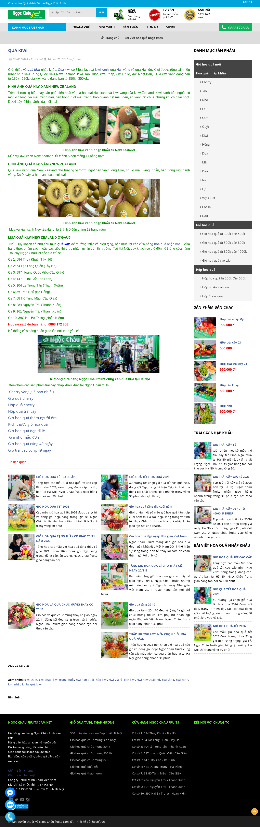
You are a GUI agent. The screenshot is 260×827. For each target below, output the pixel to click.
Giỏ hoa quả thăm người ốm (32, 417)
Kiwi (205, 135)
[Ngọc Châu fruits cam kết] (26, 14)
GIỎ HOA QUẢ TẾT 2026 (52, 506)
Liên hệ (247, 2)
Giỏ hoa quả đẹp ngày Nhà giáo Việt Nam (158, 536)
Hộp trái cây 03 (230, 342)
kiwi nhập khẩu (18, 684)
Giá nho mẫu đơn (24, 437)
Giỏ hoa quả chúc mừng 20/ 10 (91, 753)
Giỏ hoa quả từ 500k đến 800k (223, 243)
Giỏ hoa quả (205, 225)
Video (170, 27)
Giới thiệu (107, 27)
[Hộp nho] (205, 413)
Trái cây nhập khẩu (213, 432)
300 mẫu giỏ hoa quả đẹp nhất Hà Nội (96, 733)
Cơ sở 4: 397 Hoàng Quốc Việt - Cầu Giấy (159, 753)
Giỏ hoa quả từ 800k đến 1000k (224, 251)
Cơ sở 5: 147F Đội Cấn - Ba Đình (153, 760)
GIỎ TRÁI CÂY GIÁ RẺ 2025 (231, 477)
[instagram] (27, 800)
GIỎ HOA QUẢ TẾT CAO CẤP (55, 477)
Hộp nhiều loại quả (215, 287)
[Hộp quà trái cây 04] (205, 371)
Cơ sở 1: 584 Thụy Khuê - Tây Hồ (154, 733)
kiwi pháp (45, 680)
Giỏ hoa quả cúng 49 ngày (30, 443)
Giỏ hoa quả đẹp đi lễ (26, 430)
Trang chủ (82, 27)
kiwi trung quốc (63, 680)
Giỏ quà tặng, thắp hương (92, 722)
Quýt (205, 127)
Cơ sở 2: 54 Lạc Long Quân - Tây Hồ (155, 740)
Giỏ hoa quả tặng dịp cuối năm (150, 506)
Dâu (205, 216)
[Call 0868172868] (10, 817)
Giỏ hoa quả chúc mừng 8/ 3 (89, 760)
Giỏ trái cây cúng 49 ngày (29, 450)
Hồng (206, 144)
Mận (205, 162)
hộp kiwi (101, 680)
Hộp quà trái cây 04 (233, 364)
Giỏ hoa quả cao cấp (216, 260)
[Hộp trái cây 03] (205, 350)
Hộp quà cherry (21, 404)
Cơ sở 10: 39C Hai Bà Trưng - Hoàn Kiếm (159, 793)
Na (204, 180)
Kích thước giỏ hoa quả (28, 424)
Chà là (206, 207)
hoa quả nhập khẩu (168, 244)
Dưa (205, 153)
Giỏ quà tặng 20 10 (142, 604)
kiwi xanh (102, 69)
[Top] (254, 811)
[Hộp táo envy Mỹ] (205, 327)
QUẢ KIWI (18, 50)
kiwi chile (30, 680)
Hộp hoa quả (205, 269)
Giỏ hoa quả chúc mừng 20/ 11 (91, 747)
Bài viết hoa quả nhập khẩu (144, 38)
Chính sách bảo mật (21, 775)
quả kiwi (33, 69)
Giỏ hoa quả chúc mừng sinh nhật (93, 740)
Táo (204, 91)
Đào (205, 171)
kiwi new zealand (148, 680)
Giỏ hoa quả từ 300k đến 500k (223, 234)
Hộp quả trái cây (22, 411)
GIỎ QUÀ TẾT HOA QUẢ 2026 (149, 477)
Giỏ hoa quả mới (208, 64)
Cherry (206, 82)
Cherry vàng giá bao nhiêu (31, 391)
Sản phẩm (131, 27)
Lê (203, 109)
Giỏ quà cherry (20, 398)
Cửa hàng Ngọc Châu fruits (155, 722)
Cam (205, 118)
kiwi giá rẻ (115, 680)
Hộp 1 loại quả (212, 296)
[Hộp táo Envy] (205, 392)
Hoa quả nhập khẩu (211, 73)
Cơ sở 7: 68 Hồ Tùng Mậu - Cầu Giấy (156, 773)
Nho (205, 100)
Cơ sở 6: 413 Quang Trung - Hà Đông (157, 767)
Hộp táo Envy (229, 385)
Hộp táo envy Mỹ (232, 319)
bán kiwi (129, 680)
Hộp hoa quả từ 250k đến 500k (224, 278)
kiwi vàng (123, 69)
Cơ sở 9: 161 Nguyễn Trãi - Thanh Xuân (158, 787)
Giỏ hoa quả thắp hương (86, 773)
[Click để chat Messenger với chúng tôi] (10, 792)
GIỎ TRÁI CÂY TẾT (225, 445)
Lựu (205, 189)
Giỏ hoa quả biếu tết (84, 767)
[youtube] (22, 800)
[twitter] (16, 800)
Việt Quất (208, 198)
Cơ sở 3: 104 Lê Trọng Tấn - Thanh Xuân (159, 747)
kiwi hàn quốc (85, 680)
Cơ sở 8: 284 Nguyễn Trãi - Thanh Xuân (158, 780)
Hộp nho (226, 406)
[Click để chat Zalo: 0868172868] (10, 805)
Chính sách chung (20, 770)
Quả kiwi (64, 69)
